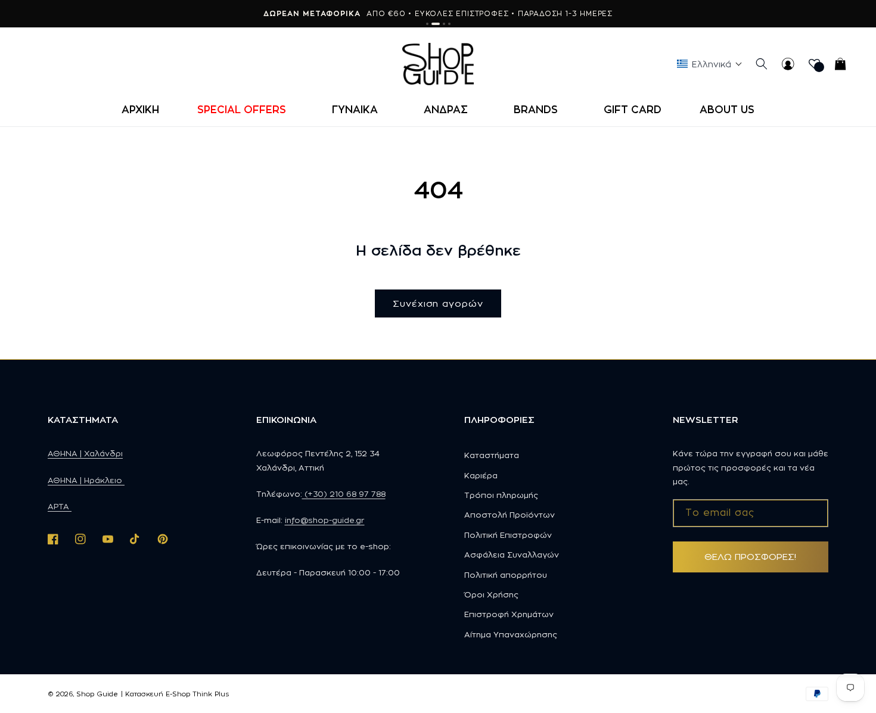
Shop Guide (97, 694)
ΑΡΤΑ (60, 506)
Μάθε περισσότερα (519, 13)
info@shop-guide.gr (325, 520)
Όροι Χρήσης (491, 594)
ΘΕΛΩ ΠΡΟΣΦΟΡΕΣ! (750, 557)
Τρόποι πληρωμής (501, 495)
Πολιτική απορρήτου (505, 575)
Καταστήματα (491, 455)
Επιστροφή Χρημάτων (509, 614)
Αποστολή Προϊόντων (509, 514)
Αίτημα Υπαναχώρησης (510, 634)
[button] (245, 109)
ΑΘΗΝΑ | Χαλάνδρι (85, 453)
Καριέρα (481, 475)
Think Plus (210, 694)
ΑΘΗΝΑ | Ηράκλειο (86, 480)
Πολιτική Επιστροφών (508, 535)
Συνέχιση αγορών (438, 303)
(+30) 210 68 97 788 (344, 494)
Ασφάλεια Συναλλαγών (511, 554)
